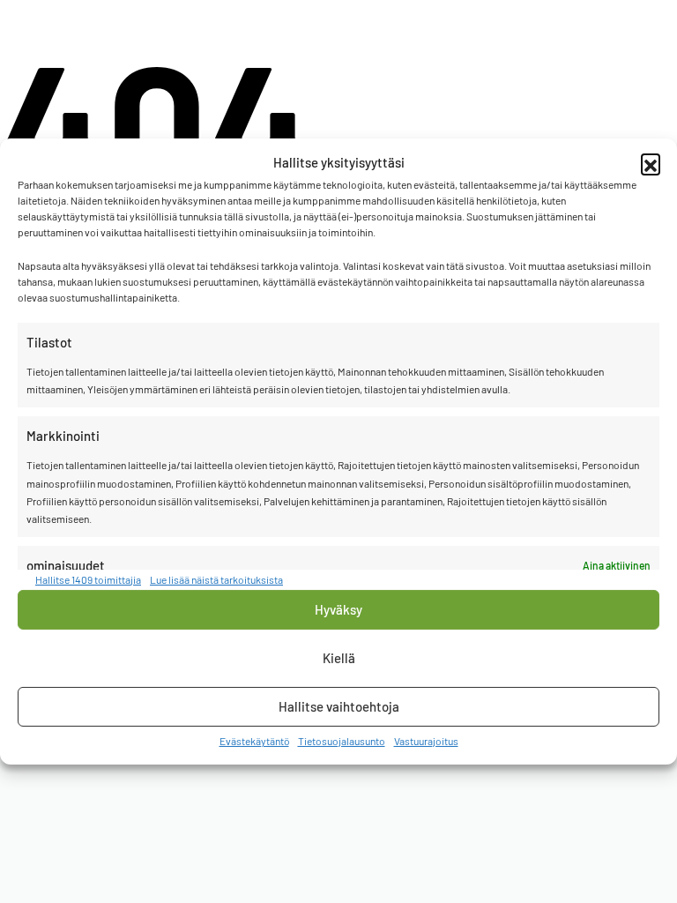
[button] (650, 163)
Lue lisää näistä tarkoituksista (216, 578)
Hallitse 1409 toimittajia (88, 578)
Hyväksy (338, 609)
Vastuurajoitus (426, 741)
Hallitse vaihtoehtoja (339, 706)
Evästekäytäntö (254, 741)
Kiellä (339, 658)
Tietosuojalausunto (341, 741)
